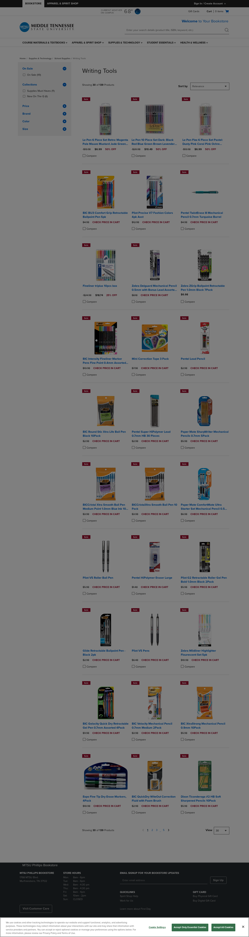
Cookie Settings (157, 927)
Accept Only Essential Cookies (190, 927)
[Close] (243, 927)
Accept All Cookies (223, 927)
